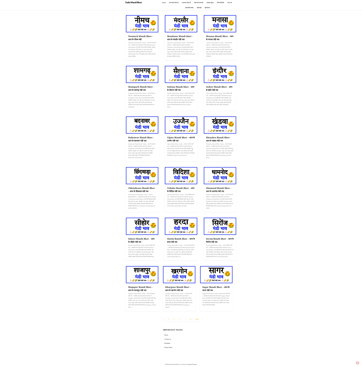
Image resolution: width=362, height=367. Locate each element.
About (166, 335)
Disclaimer (167, 343)
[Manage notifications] (357, 362)
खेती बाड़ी (199, 7)
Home (164, 2)
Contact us (167, 339)
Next (197, 319)
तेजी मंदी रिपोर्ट (220, 2)
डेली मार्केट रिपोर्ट (189, 7)
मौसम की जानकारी (198, 2)
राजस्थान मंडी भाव (186, 2)
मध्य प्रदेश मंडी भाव (174, 2)
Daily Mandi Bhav (133, 2)
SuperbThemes (192, 364)
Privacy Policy (168, 347)
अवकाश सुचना (210, 2)
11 (190, 319)
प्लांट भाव (229, 2)
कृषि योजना (207, 7)
